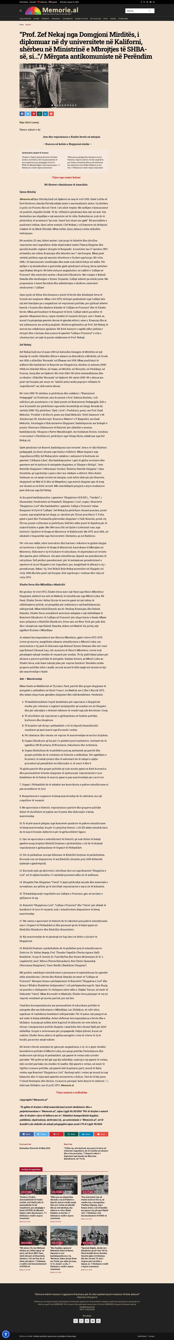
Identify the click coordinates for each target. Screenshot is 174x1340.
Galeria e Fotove (81, 19)
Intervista (45, 19)
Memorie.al (25, 1336)
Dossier (36, 19)
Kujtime (113, 19)
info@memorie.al (87, 1307)
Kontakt (32, 2)
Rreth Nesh (24, 2)
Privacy (151, 1336)
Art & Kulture (95, 19)
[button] (5, 1334)
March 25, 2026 (56, 1272)
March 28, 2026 (25, 1221)
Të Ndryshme (123, 19)
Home (22, 25)
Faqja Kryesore (25, 19)
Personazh (56, 19)
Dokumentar (68, 19)
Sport (105, 19)
